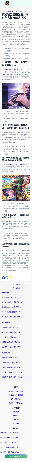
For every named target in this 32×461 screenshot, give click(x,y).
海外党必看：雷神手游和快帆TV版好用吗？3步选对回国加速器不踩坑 (12, 317)
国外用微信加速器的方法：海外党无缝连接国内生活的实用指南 (12, 332)
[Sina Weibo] (10, 277)
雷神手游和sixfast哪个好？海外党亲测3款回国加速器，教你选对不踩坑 (12, 297)
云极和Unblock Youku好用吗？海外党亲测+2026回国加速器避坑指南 (12, 307)
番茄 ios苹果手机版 (16, 399)
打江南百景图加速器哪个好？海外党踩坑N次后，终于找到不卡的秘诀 (12, 372)
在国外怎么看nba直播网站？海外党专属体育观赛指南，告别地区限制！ (12, 342)
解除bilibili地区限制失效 (15, 164)
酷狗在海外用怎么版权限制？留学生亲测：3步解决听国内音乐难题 (12, 327)
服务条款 (16, 412)
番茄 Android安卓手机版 (16, 403)
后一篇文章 (16, 288)
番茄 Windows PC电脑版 (16, 391)
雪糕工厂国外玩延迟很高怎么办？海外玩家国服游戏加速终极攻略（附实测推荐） (12, 367)
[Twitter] (6, 277)
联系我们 (16, 423)
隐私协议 (16, 415)
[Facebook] (3, 277)
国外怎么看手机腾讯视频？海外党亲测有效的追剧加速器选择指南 (12, 347)
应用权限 (16, 419)
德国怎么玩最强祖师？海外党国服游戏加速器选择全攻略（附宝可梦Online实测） (12, 357)
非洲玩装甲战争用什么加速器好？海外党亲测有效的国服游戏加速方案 (12, 377)
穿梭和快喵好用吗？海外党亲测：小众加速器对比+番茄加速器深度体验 (12, 302)
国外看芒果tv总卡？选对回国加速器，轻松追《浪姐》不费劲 (12, 337)
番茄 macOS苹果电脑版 (16, 395)
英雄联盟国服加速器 (12, 69)
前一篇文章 (16, 284)
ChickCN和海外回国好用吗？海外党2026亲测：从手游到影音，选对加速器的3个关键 (12, 312)
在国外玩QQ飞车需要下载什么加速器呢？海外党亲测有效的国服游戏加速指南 (12, 362)
